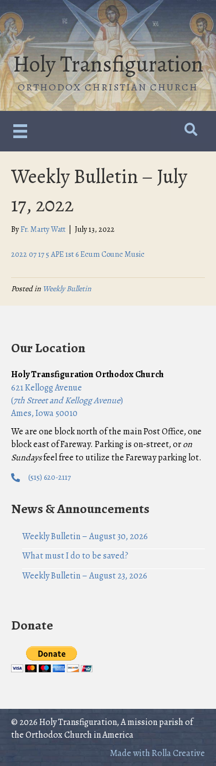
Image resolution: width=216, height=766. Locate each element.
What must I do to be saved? (75, 556)
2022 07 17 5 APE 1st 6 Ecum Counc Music (78, 254)
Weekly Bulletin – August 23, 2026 (84, 576)
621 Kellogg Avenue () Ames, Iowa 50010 (67, 400)
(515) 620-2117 (49, 477)
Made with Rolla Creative (157, 753)
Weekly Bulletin (67, 288)
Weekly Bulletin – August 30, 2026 (85, 536)
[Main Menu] (20, 131)
